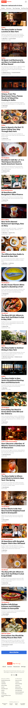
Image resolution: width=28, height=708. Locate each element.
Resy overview (18, 680)
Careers (9, 667)
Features (17, 682)
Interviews (8, 8)
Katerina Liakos (6, 171)
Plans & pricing (18, 683)
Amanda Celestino (16, 72)
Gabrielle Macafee (7, 454)
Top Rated (3, 683)
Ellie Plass (5, 38)
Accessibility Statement (22, 704)
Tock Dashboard (18, 693)
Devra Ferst (5, 422)
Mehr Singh (5, 105)
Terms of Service (11, 704)
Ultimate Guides (6, 633)
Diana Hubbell (6, 519)
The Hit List (4, 313)
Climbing (3, 682)
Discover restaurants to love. (11, 6)
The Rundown (5, 92)
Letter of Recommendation (9, 441)
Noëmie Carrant (18, 356)
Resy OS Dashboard (19, 692)
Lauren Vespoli (12, 38)
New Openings (16, 8)
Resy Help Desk (18, 690)
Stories (2, 690)
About (4, 667)
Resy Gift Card (4, 688)
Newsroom (16, 667)
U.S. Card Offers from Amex (6, 696)
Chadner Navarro (6, 72)
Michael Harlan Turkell (8, 644)
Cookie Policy (16, 704)
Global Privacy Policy (4, 704)
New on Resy (5, 219)
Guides (3, 8)
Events (2, 687)
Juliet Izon (11, 263)
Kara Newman (6, 487)
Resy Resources (18, 688)
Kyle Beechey (5, 293)
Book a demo (18, 687)
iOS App (23, 667)
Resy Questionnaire (7, 190)
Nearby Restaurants (5, 680)
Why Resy (17, 685)
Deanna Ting (5, 138)
